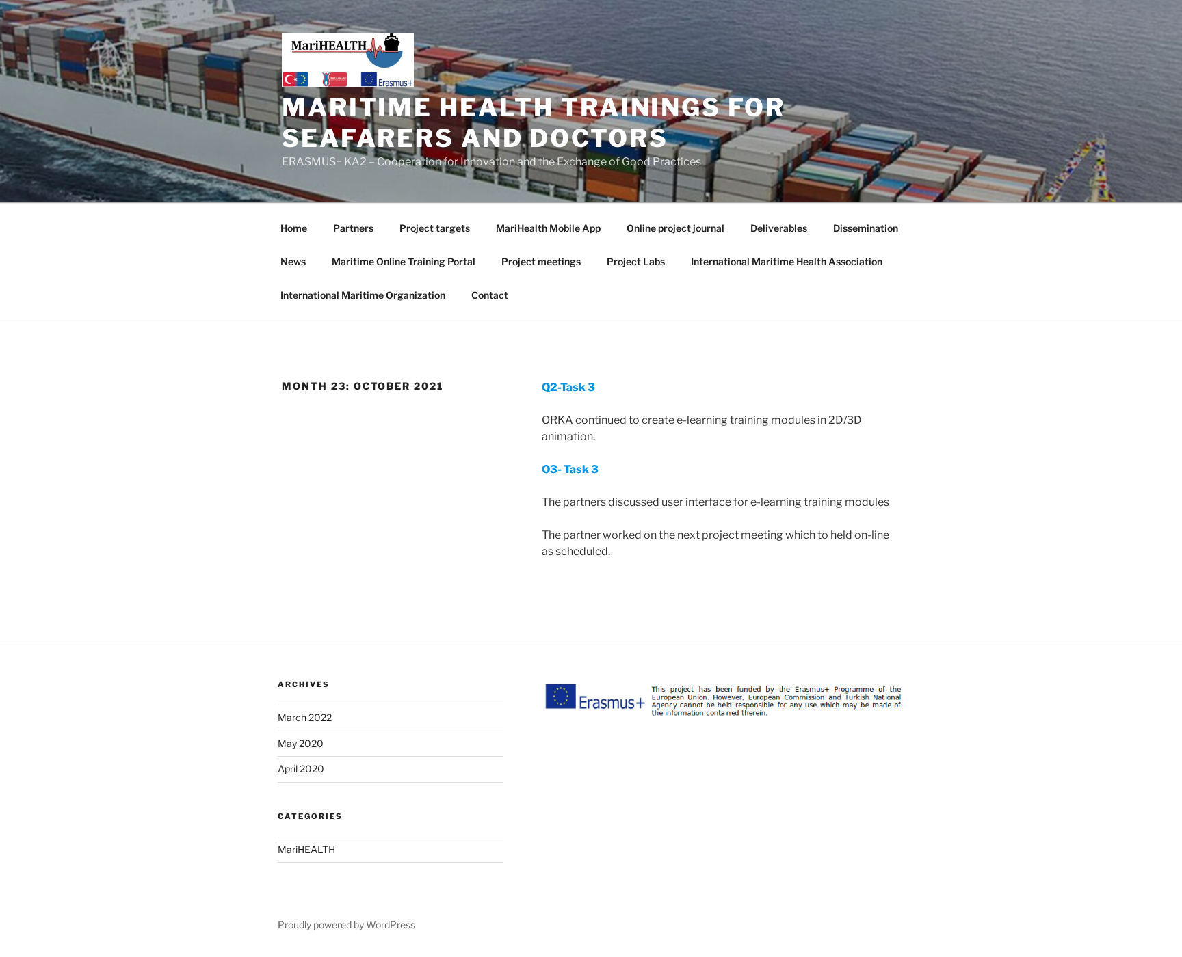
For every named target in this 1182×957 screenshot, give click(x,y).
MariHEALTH (306, 849)
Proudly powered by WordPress (346, 924)
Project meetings (541, 261)
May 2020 (301, 743)
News (293, 261)
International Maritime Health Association (786, 261)
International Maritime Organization (362, 295)
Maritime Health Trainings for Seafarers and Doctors (533, 122)
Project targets (434, 228)
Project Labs (636, 261)
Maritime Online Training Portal (403, 261)
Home (293, 228)
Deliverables (778, 228)
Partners (353, 228)
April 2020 (301, 768)
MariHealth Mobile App (548, 228)
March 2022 (305, 717)
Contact (489, 295)
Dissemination (865, 228)
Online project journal (675, 228)
